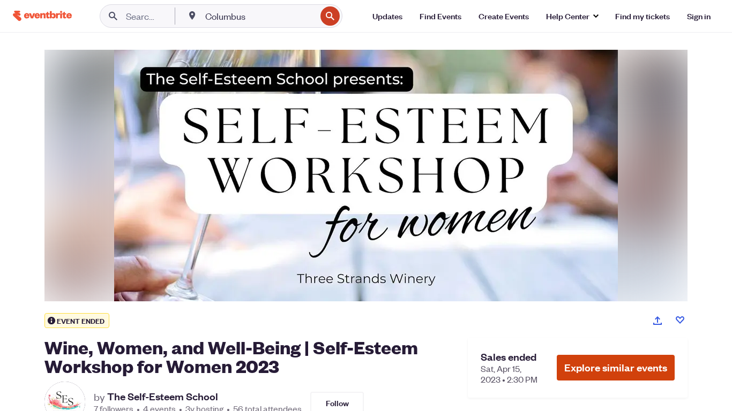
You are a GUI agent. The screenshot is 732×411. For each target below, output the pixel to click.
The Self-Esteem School (162, 396)
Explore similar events (615, 367)
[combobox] (259, 16)
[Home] (42, 16)
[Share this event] (657, 320)
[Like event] (680, 320)
